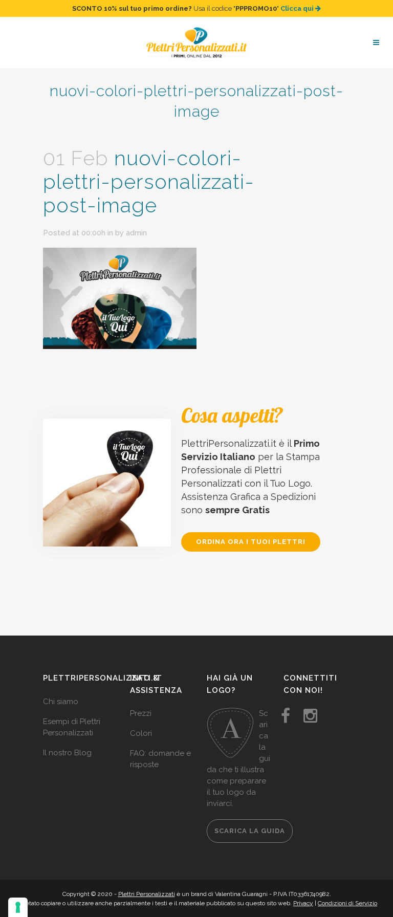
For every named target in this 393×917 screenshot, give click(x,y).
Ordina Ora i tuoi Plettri (250, 541)
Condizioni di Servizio (347, 903)
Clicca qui (297, 8)
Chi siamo (60, 701)
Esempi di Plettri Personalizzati (71, 727)
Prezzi (140, 713)
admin (136, 232)
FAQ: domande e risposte (160, 759)
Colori (141, 733)
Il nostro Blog (67, 752)
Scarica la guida (249, 831)
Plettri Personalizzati (146, 894)
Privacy (303, 903)
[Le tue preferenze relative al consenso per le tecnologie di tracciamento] (18, 907)
